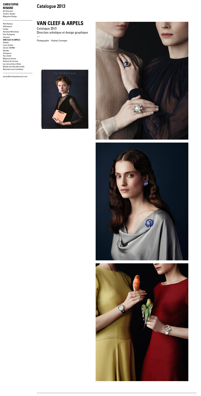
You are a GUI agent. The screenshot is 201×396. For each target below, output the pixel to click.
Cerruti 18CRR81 (9, 48)
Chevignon (7, 53)
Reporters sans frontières (13, 69)
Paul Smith (7, 56)
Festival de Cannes (10, 61)
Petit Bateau (8, 24)
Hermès (6, 51)
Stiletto (6, 43)
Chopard (6, 37)
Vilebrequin (7, 27)
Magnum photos (9, 59)
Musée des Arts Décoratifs (13, 67)
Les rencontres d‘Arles (12, 64)
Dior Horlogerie (9, 34)
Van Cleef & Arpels (11, 40)
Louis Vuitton (8, 45)
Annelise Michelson (11, 32)
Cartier (5, 29)
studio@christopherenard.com (15, 77)
